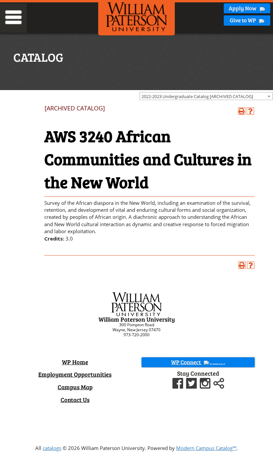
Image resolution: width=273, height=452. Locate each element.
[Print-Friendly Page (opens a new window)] (241, 111)
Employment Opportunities (75, 374)
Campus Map (75, 387)
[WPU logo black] (136, 16)
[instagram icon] (206, 382)
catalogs (52, 448)
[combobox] (206, 96)
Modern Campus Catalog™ (206, 448)
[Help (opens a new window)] (250, 111)
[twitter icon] (192, 382)
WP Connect (186, 362)
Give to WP (243, 20)
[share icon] (218, 382)
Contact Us (75, 400)
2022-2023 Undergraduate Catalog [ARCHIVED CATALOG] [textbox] (197, 96)
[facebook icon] (178, 382)
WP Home (75, 362)
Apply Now (243, 8)
